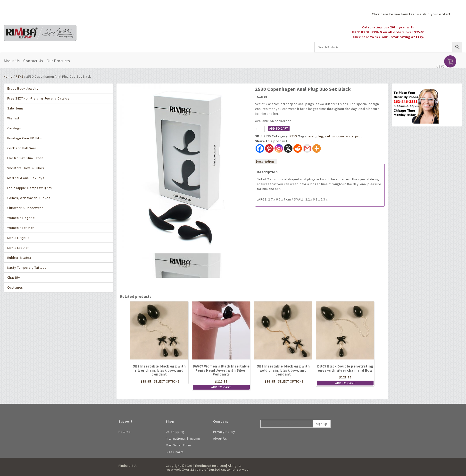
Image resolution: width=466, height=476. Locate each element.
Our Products (58, 60)
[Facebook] (260, 148)
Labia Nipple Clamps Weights (29, 188)
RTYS (19, 76)
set (327, 136)
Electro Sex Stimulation (25, 158)
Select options (167, 381)
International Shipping (183, 438)
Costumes (15, 287)
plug (319, 136)
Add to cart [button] (221, 387)
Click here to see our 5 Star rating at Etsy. (388, 37)
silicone (338, 136)
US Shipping (175, 431)
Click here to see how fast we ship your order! (411, 14)
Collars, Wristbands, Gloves (28, 198)
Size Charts (175, 452)
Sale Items (15, 108)
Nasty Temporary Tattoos (26, 267)
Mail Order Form (178, 445)
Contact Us (33, 60)
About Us (12, 60)
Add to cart (278, 128)
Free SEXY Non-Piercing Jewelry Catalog (38, 98)
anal (311, 136)
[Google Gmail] (307, 148)
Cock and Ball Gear (21, 148)
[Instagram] (279, 148)
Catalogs (14, 128)
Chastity (13, 277)
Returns (124, 431)
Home (8, 76)
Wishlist (13, 118)
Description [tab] (265, 161)
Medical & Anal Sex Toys (25, 178)
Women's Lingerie (21, 218)
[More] (316, 148)
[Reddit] (297, 148)
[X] (288, 148)
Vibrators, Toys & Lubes (25, 168)
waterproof (355, 136)
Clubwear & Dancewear (25, 208)
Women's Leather (20, 227)
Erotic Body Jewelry (23, 88)
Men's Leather (18, 247)
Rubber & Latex (19, 257)
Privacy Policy (224, 431)
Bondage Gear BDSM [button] (23, 138)
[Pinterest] (269, 148)
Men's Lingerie (18, 237)
